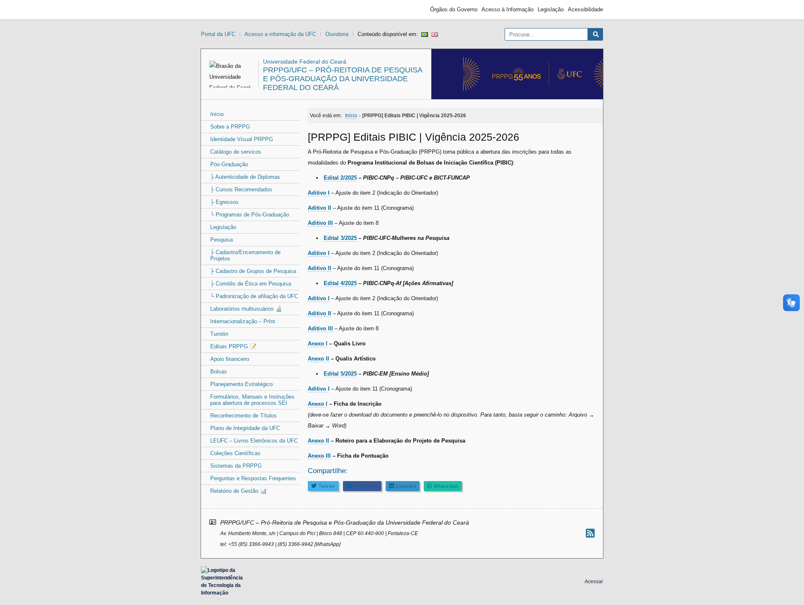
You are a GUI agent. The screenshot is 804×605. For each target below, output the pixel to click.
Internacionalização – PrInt (242, 321)
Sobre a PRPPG (230, 127)
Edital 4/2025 (340, 283)
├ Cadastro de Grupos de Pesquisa (253, 271)
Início (217, 114)
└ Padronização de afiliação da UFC (254, 296)
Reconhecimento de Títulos (243, 415)
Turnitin (219, 334)
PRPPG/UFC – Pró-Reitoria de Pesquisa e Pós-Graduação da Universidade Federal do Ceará (342, 79)
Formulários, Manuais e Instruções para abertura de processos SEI (252, 400)
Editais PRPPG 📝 (233, 346)
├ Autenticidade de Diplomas (245, 177)
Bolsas (218, 371)
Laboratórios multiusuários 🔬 (246, 309)
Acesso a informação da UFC (280, 34)
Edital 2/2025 (340, 178)
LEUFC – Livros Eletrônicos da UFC (254, 441)
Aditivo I (319, 193)
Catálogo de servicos (235, 152)
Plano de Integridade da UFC (245, 428)
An (311, 358)
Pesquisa (221, 240)
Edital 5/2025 (340, 374)
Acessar (594, 581)
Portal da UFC (218, 34)
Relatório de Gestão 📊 (238, 491)
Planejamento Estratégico (241, 384)
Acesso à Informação (507, 9)
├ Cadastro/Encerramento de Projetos (245, 255)
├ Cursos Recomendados (241, 189)
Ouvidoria (336, 34)
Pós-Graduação (229, 164)
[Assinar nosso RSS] (590, 533)
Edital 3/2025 (340, 238)
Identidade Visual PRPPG (241, 139)
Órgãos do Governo (453, 9)
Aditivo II (319, 208)
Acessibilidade (585, 9)
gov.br (216, 9)
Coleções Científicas (235, 453)
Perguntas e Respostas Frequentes (253, 478)
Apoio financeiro (229, 359)
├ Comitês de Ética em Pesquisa (250, 284)
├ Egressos (224, 202)
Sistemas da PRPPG (236, 466)
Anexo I (317, 343)
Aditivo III (320, 328)
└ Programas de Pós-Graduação (249, 214)
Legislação (551, 9)
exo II (322, 358)
